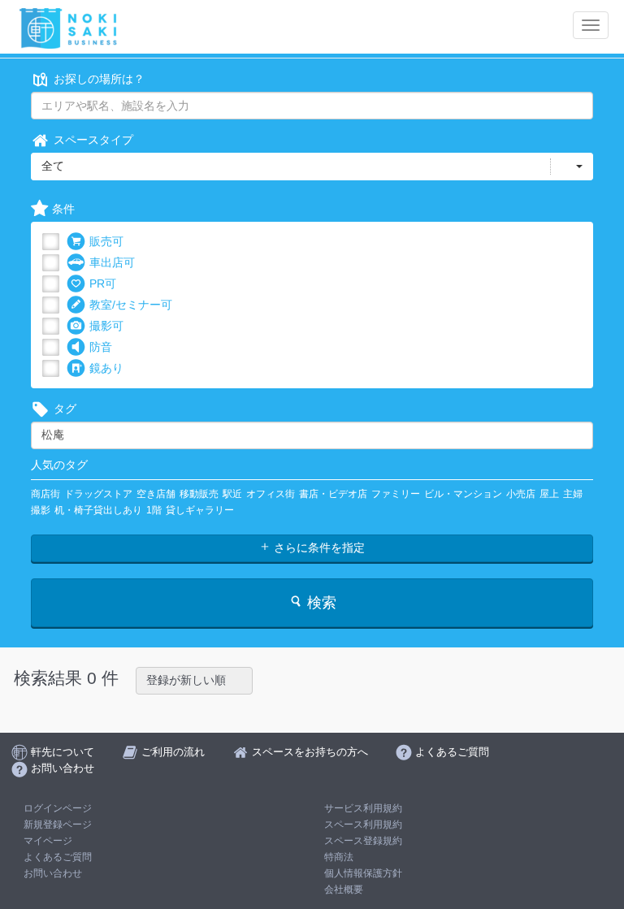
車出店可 (112, 262)
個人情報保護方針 (363, 873)
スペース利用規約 (363, 824)
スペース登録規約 (363, 840)
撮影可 (106, 325)
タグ (65, 408)
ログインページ (58, 808)
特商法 (338, 857)
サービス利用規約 (363, 808)
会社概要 (343, 889)
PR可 (102, 283)
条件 (63, 208)
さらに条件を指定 (318, 547)
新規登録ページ (58, 824)
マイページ (48, 840)
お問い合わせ (53, 873)
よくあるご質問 (58, 857)
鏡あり (106, 367)
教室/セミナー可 (130, 304)
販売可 (106, 241)
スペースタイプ (93, 139)
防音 (100, 346)
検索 (319, 603)
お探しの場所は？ (99, 78)
